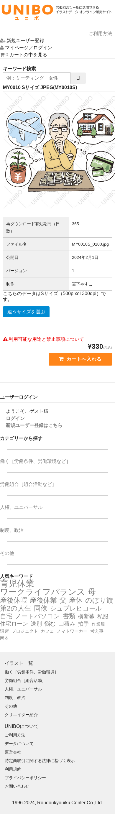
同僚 (40, 608)
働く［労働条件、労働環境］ (31, 672)
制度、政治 (12, 530)
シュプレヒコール (76, 608)
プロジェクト (25, 631)
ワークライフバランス (42, 592)
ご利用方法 (15, 735)
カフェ (47, 631)
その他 (7, 553)
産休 (76, 600)
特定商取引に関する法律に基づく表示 (40, 760)
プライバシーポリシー (25, 777)
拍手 (83, 624)
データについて (19, 743)
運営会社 (13, 752)
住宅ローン (14, 624)
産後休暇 (13, 600)
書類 (69, 616)
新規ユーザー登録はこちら (34, 425)
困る (4, 638)
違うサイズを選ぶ (26, 311)
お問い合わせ (17, 786)
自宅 (6, 616)
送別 (36, 624)
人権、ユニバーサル (21, 507)
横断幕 (86, 616)
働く (35, 461)
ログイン (15, 418)
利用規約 (13, 769)
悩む (50, 624)
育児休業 (17, 583)
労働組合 (28, 484)
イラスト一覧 (19, 663)
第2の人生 (15, 608)
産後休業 (43, 600)
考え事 (97, 631)
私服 (103, 616)
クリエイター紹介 (21, 714)
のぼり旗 (99, 600)
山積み (66, 624)
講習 (4, 631)
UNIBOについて (22, 726)
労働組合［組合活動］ (25, 680)
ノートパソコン (37, 616)
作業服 (98, 623)
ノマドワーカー (72, 631)
